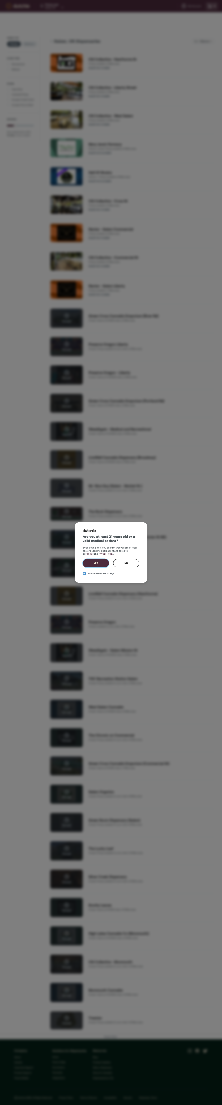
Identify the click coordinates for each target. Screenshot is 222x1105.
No (126, 563)
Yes (96, 563)
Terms (90, 553)
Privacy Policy (106, 553)
